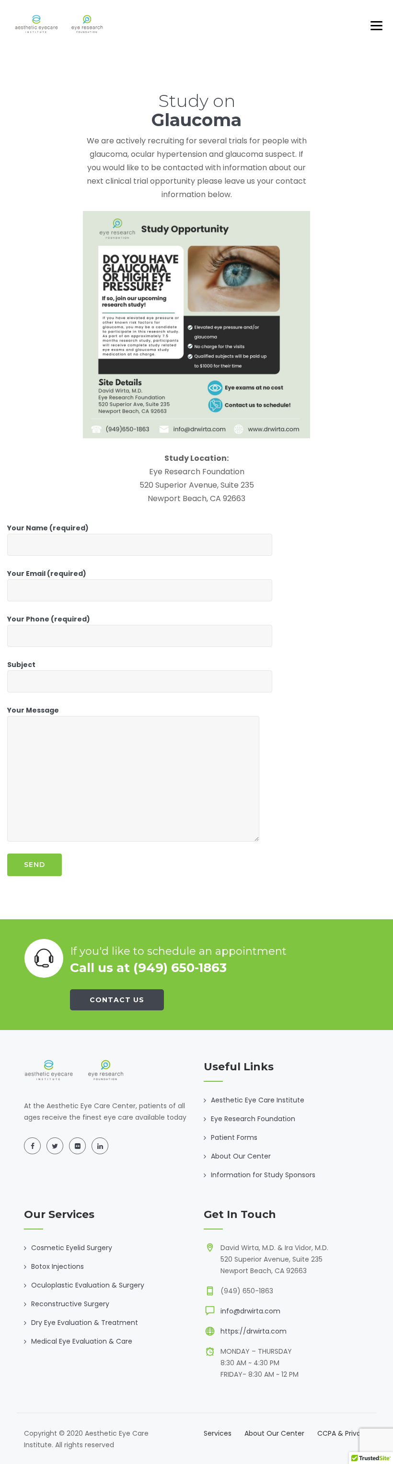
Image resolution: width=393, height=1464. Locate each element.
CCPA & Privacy (343, 1433)
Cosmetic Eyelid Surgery (71, 1248)
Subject (21, 664)
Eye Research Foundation (253, 1119)
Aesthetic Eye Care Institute (257, 1100)
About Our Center (241, 1156)
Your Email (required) (46, 573)
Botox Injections (57, 1266)
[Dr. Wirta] (59, 24)
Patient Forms (234, 1137)
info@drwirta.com (250, 1311)
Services (217, 1433)
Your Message (33, 710)
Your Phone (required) (48, 619)
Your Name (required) (48, 528)
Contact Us (117, 1000)
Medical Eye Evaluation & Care (81, 1341)
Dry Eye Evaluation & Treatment (84, 1322)
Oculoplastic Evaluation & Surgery (87, 1285)
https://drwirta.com (253, 1331)
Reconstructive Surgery (70, 1304)
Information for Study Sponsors (263, 1175)
